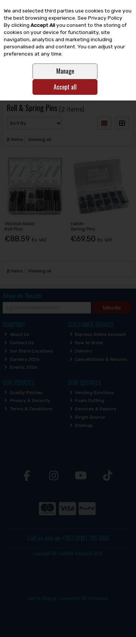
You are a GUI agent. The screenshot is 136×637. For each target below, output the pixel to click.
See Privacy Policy (99, 18)
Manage (65, 71)
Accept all (65, 86)
